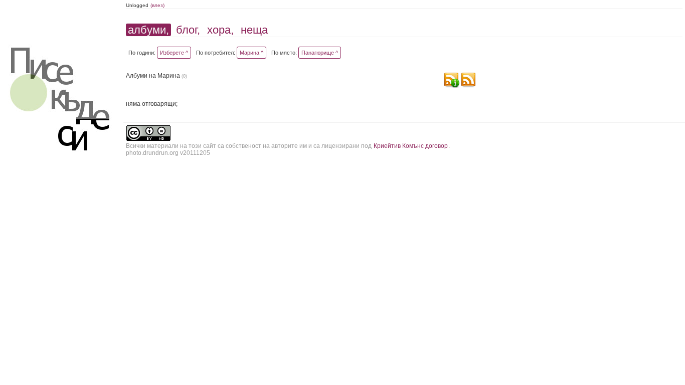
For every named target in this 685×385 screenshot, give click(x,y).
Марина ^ (251, 53)
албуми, (148, 30)
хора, (220, 30)
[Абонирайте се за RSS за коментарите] (451, 81)
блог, (188, 30)
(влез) (157, 5)
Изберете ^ (174, 53)
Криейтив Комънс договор (411, 145)
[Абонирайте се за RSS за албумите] (468, 81)
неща (254, 30)
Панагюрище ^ (319, 53)
